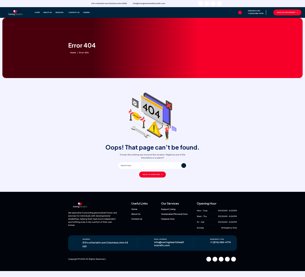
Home (37, 12)
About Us (47, 12)
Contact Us (74, 12)
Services (59, 12)
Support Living (168, 209)
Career (86, 12)
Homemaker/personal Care (174, 214)
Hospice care (168, 219)
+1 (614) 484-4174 (256, 13)
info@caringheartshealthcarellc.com (149, 3)
